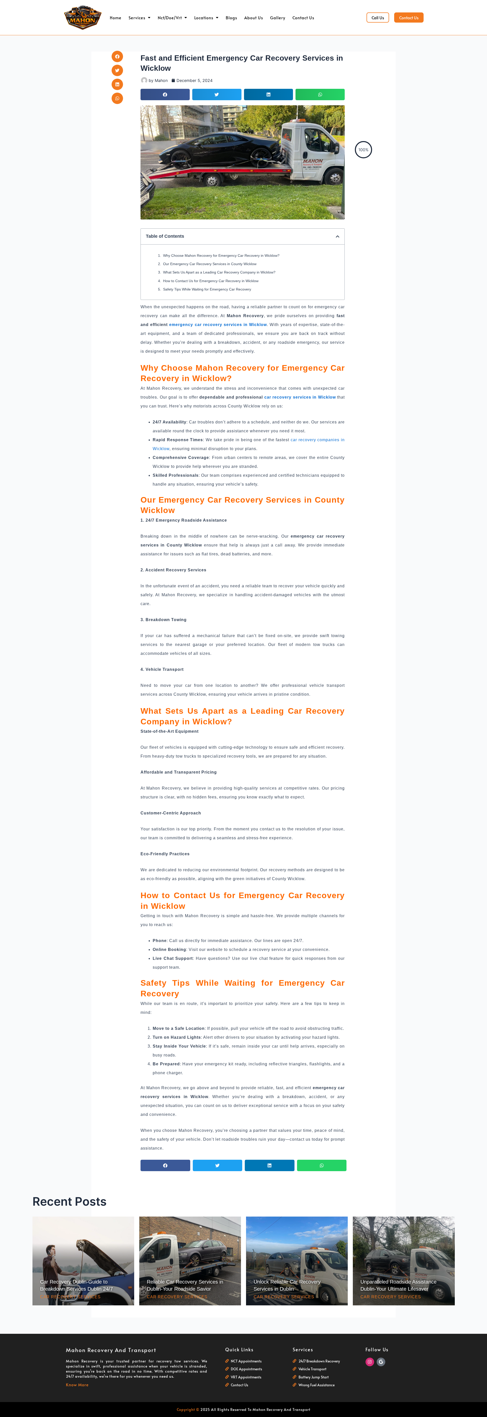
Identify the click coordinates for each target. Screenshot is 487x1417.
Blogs (231, 17)
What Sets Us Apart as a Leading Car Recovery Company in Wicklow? (219, 272)
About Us (253, 17)
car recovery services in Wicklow (300, 397)
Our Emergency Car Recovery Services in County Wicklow (209, 264)
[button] (117, 56)
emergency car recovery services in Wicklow (218, 324)
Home (115, 17)
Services (137, 17)
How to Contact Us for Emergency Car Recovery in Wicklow (210, 281)
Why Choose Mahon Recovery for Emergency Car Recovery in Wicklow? (221, 255)
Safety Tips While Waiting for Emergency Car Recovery (207, 289)
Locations (203, 17)
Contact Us (303, 17)
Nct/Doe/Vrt (170, 17)
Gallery (277, 17)
